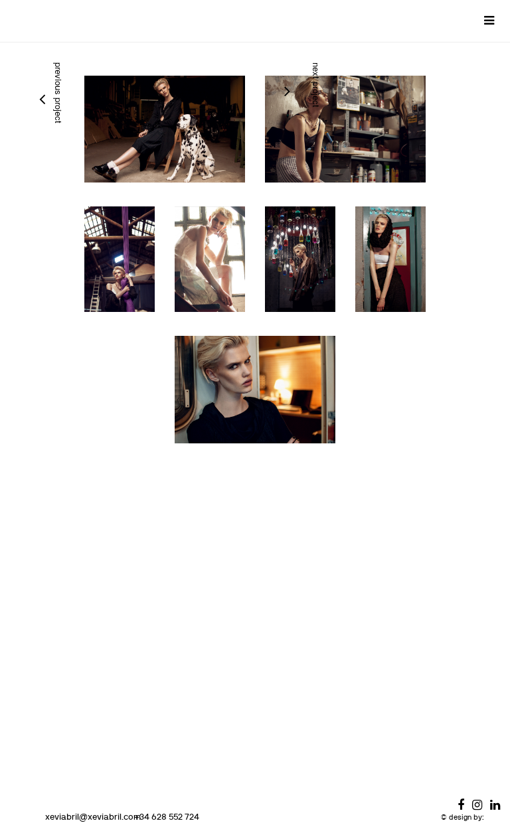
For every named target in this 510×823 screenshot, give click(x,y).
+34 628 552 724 (166, 816)
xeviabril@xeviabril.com (93, 816)
